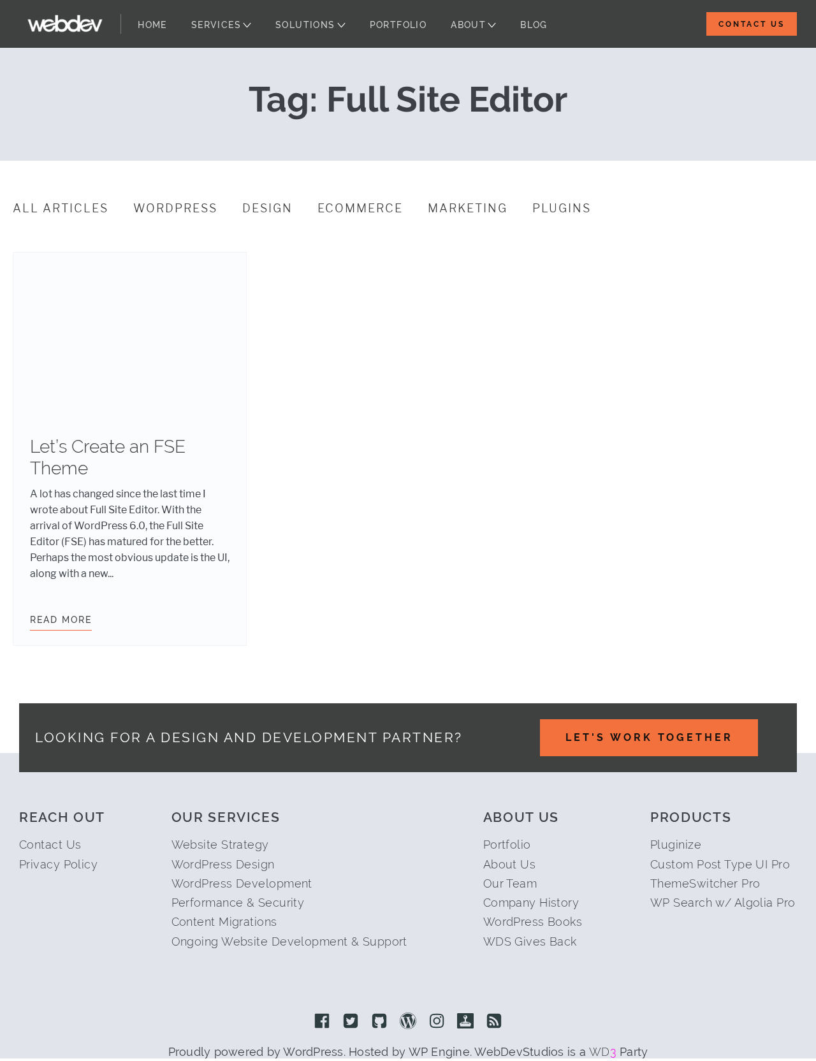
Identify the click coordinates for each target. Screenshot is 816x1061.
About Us (509, 864)
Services (216, 25)
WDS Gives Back (530, 941)
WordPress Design (223, 864)
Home (152, 25)
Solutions (305, 25)
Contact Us (751, 24)
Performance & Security (238, 902)
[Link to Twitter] (350, 1022)
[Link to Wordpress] (408, 1022)
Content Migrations (224, 921)
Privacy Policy (58, 864)
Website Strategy (220, 844)
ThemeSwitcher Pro (705, 883)
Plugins (561, 208)
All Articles (60, 208)
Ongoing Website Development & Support (289, 941)
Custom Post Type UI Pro (720, 864)
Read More (61, 620)
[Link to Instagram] (436, 1022)
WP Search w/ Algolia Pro (723, 902)
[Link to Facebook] (322, 1022)
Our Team (510, 883)
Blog (534, 25)
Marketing (467, 208)
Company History (531, 902)
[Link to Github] (379, 1022)
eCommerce (360, 208)
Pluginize (675, 844)
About (468, 25)
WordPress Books (533, 921)
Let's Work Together (649, 737)
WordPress (175, 208)
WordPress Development (241, 883)
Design (267, 208)
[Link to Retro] (465, 1022)
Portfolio (398, 25)
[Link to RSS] (494, 1022)
